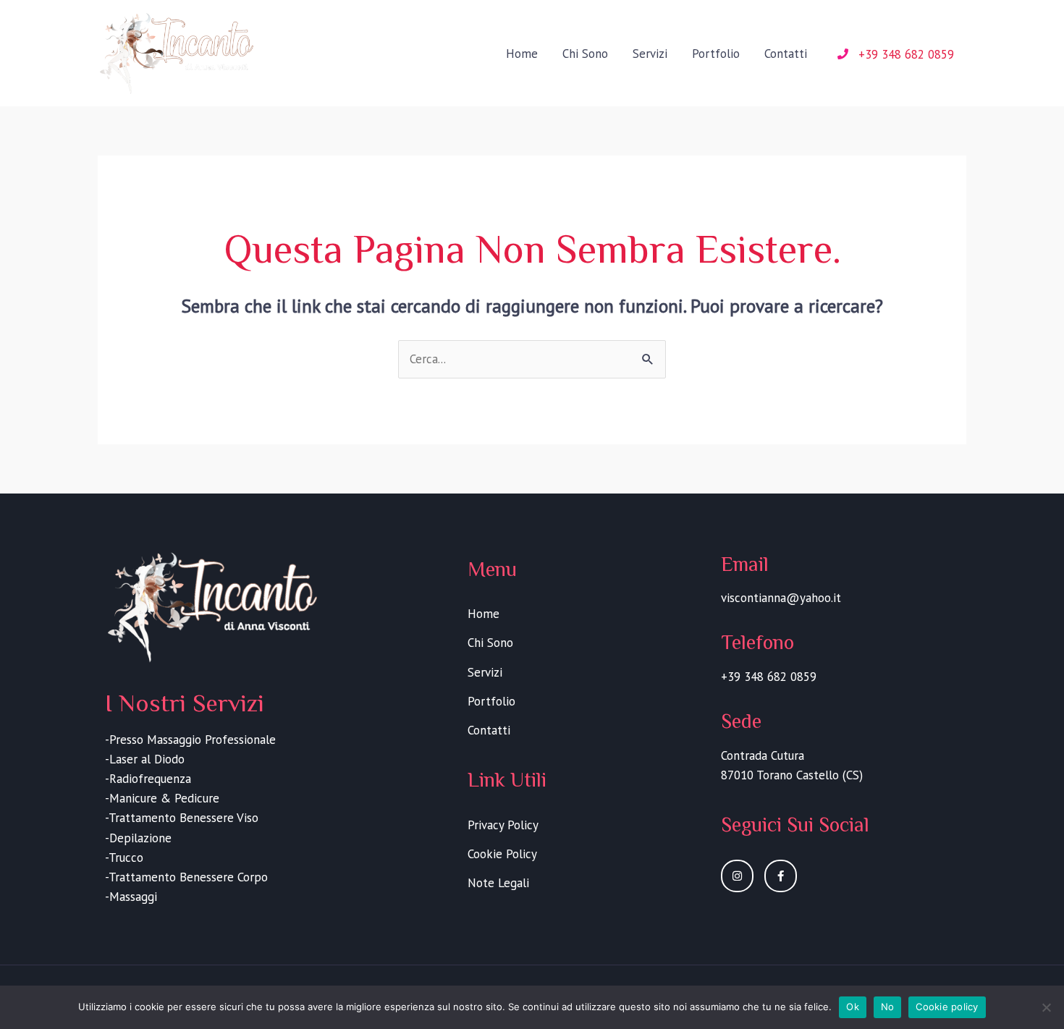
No (888, 1006)
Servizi (650, 54)
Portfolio (716, 54)
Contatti (785, 54)
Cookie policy (947, 1006)
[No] (1046, 1007)
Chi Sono (585, 54)
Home (522, 54)
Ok (852, 1006)
